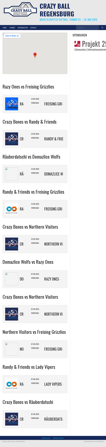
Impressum (45, 438)
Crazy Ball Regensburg (57, 9)
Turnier (12, 27)
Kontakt (33, 27)
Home (5, 27)
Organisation (23, 27)
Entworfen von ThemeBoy (94, 441)
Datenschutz (58, 438)
